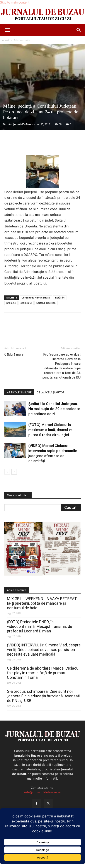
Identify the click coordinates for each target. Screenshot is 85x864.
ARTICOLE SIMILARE (19, 392)
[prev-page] (7, 472)
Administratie (22, 40)
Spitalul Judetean (46, 302)
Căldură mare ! (14, 354)
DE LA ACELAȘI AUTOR (51, 392)
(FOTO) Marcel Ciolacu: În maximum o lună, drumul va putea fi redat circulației (50, 429)
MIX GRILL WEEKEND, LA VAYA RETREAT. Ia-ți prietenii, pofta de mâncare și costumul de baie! (42, 603)
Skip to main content (14, 2)
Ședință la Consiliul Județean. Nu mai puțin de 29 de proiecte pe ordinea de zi (54, 408)
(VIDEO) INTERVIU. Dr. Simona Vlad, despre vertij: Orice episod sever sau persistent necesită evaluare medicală (44, 649)
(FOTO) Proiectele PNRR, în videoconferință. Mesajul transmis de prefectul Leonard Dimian (39, 626)
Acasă (6, 40)
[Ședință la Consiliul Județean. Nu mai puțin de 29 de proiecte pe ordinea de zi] (15, 408)
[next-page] (14, 472)
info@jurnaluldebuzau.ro (42, 792)
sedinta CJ (26, 302)
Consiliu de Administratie (36, 297)
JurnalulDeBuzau (23, 124)
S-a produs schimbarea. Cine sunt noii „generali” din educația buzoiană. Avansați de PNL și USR (43, 696)
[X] (32, 144)
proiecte (11, 302)
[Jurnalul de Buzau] (42, 14)
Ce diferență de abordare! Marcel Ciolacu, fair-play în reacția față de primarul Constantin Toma (43, 673)
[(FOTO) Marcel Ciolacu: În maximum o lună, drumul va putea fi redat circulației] (15, 429)
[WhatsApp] (52, 144)
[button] (7, 30)
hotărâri (60, 297)
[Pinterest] (42, 144)
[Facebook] (22, 144)
